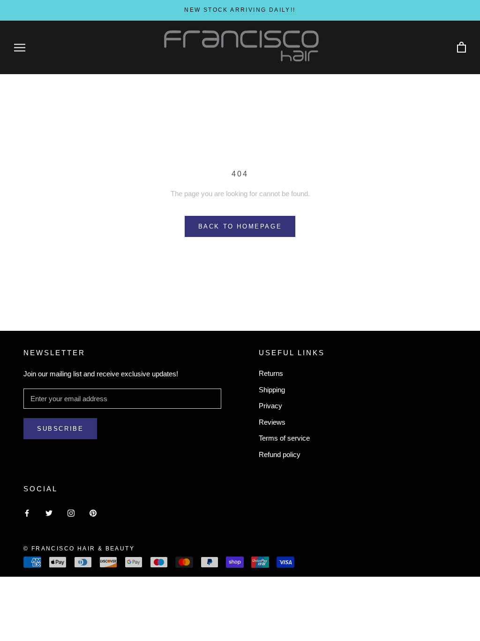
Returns (271, 373)
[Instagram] (71, 513)
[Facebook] (26, 513)
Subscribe (60, 428)
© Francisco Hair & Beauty (79, 548)
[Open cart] (461, 47)
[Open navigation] (19, 47)
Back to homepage (240, 226)
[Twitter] (48, 513)
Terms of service (284, 438)
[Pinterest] (93, 513)
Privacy (270, 406)
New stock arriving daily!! (239, 10)
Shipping (272, 390)
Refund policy (279, 454)
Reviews (272, 422)
